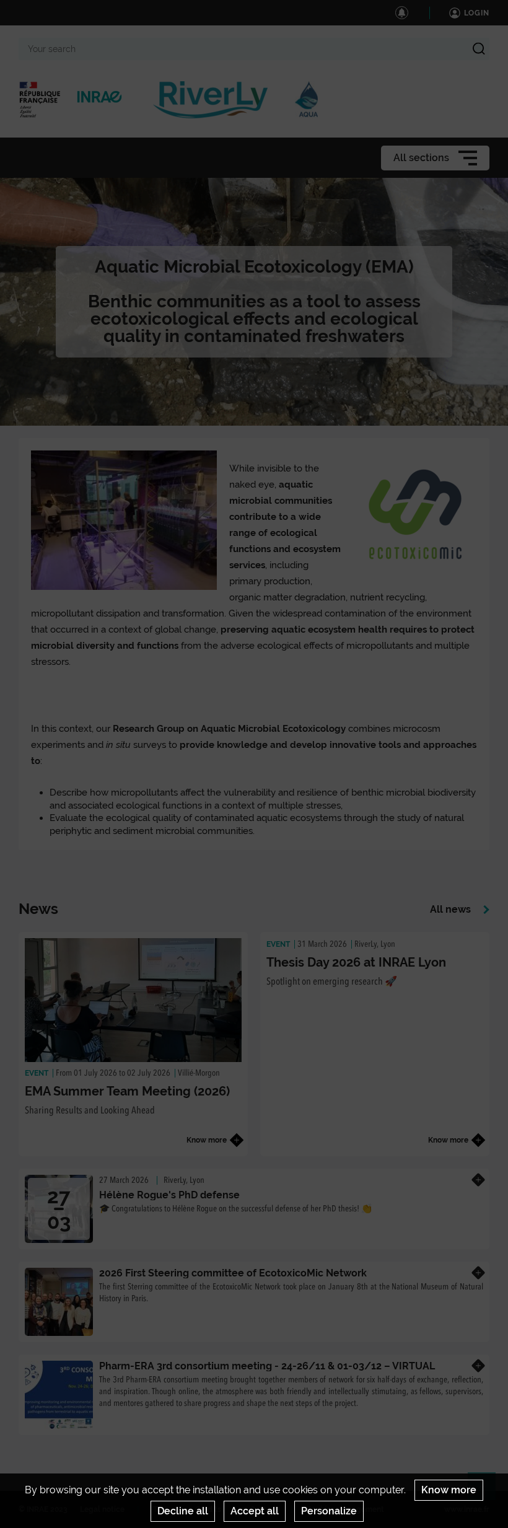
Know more (448, 1490)
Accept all (254, 1511)
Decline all (182, 1511)
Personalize (329, 1511)
